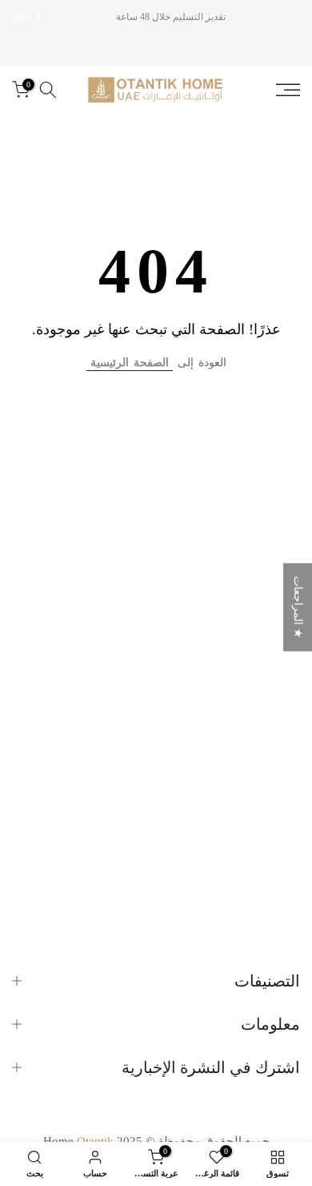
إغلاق (23, 17)
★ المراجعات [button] (298, 607)
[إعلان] (171, 16)
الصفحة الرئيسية (129, 363)
